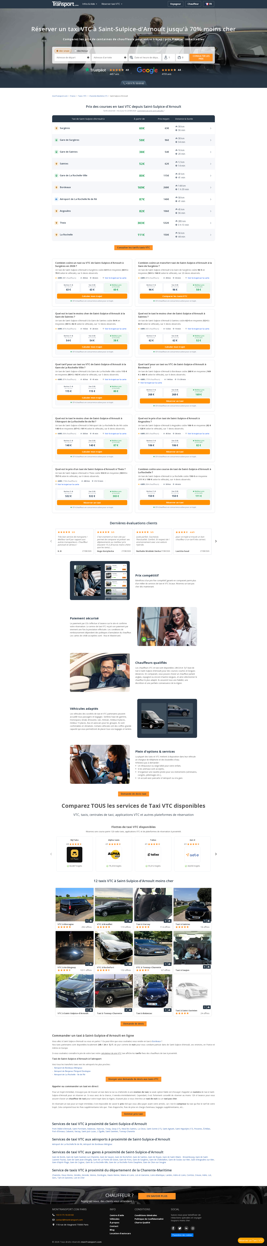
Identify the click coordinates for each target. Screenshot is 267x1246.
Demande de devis (133, 1023)
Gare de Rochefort (123, 1157)
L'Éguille (100, 1131)
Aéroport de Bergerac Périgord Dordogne (72, 1071)
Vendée (77, 1175)
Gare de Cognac (77, 1162)
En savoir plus (157, 1196)
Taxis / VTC (82, 96)
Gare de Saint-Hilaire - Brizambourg (178, 1157)
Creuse (198, 1175)
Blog (112, 1229)
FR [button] (210, 3)
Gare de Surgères (140, 1159)
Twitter (179, 1228)
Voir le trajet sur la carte (115, 278)
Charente (56, 1175)
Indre (204, 1175)
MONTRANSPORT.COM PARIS (69, 1209)
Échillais (206, 1128)
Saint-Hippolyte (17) (184, 1128)
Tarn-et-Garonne (65, 1177)
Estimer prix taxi (133, 1113)
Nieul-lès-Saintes (129, 1128)
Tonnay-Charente (127, 1131)
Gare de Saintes (140, 1157)
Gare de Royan (154, 1157)
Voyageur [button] (175, 3)
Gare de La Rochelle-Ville (97, 1162)
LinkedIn (186, 1228)
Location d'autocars (120, 1233)
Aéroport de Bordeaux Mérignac (68, 1068)
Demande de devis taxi (133, 793)
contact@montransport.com (69, 1219)
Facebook (173, 1228)
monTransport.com (60, 96)
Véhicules (114, 1218)
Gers (54, 1177)
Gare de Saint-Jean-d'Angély (79, 1159)
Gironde (85, 1175)
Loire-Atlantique (157, 1175)
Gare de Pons (125, 1159)
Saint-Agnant (168, 1128)
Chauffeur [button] (193, 3)
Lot (209, 1175)
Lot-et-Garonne (142, 1175)
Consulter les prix (201, 57)
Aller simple (64, 51)
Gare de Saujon (107, 1157)
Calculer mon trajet (92, 296)
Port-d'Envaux (58, 1131)
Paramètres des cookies (182, 1235)
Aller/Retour (82, 51)
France (73, 96)
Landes (169, 1175)
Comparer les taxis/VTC (174, 296)
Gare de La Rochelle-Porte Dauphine (125, 1162)
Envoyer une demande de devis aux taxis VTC (133, 1079)
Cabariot (69, 1131)
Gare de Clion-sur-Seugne (154, 1162)
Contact (114, 1226)
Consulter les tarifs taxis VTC (133, 247)
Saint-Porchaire (79, 1128)
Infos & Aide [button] (88, 3)
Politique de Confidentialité (149, 1218)
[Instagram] (193, 1228)
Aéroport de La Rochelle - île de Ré (69, 1074)
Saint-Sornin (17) (154, 1128)
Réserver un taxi (174, 401)
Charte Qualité (142, 1222)
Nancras (100, 1128)
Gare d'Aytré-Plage (60, 1162)
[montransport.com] (66, 3)
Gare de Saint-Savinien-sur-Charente (82, 1157)
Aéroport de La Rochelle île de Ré (67, 1144)
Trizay (108, 1128)
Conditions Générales (146, 1215)
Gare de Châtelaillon (158, 1159)
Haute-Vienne (113, 1175)
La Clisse (142, 1128)
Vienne (93, 1175)
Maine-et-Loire (127, 1175)
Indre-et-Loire (179, 1175)
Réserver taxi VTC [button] (111, 3)
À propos (114, 1222)
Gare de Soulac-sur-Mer (179, 1159)
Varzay (78, 1131)
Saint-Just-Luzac (89, 1131)
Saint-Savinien (112, 1131)
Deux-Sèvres (67, 1175)
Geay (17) (116, 1128)
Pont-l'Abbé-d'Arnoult (61, 1128)
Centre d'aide (117, 1215)
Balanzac (91, 1128)
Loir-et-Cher (79, 1177)
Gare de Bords (58, 1157)
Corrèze (190, 1175)
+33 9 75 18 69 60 (134, 83)
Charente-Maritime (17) (98, 96)
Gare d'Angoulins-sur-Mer (202, 1159)
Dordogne (101, 1175)
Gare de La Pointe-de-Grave (105, 1159)
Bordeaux (156, 1041)
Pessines (198, 1128)
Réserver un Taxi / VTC (251, 1240)
